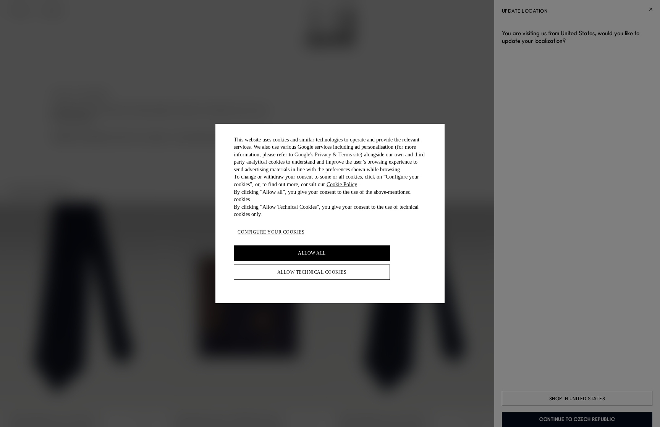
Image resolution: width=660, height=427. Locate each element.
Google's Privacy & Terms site (327, 154)
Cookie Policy (342, 184)
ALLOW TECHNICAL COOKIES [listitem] (312, 272)
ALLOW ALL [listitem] (312, 253)
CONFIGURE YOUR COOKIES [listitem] (271, 232)
